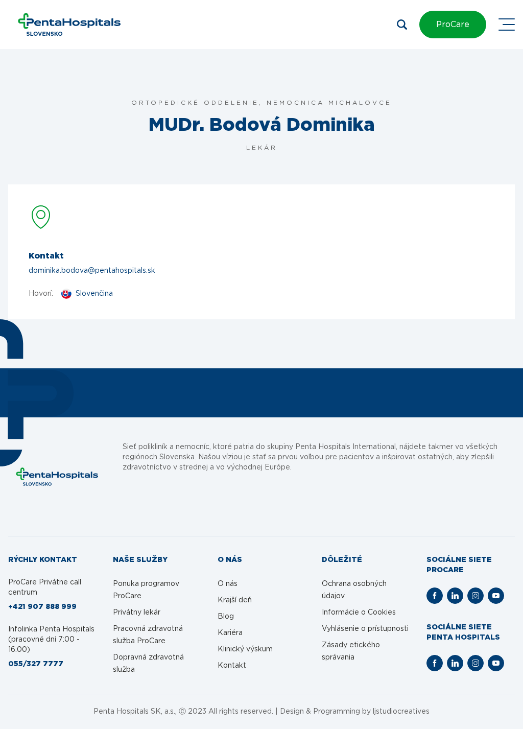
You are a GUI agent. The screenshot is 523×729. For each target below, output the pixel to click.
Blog (226, 616)
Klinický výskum (245, 649)
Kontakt (232, 665)
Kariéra (230, 633)
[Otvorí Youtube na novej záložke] (496, 595)
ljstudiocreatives (401, 711)
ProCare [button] (452, 24)
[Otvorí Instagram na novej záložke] (475, 595)
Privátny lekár (136, 612)
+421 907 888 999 (42, 606)
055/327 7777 (35, 664)
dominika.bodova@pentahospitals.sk (92, 270)
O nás (227, 583)
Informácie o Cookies (359, 612)
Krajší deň (235, 600)
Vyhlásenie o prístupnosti (365, 628)
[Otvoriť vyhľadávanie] (402, 24)
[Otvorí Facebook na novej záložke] (434, 595)
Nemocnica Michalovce (329, 103)
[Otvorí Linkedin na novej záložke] (455, 595)
